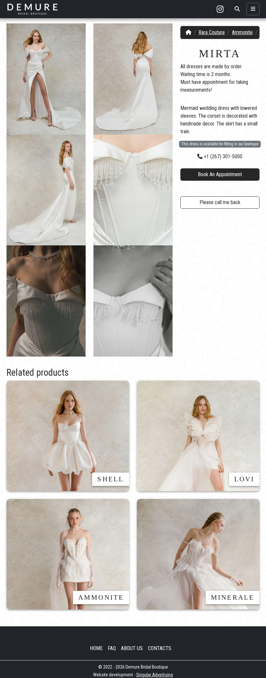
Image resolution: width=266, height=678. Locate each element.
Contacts (159, 648)
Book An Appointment (220, 174)
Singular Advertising (154, 674)
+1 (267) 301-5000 (222, 156)
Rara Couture (212, 32)
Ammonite (242, 32)
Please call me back (220, 202)
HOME (96, 648)
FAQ (112, 648)
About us (132, 648)
